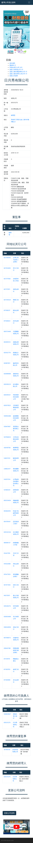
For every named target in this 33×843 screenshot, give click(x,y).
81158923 (7, 321)
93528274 (7, 606)
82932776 (7, 352)
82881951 (7, 363)
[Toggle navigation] (29, 2)
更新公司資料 (14, 76)
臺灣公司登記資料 (8, 2)
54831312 (7, 458)
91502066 (7, 564)
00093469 (7, 616)
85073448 (7, 331)
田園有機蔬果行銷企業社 (16, 650)
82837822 (7, 405)
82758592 (7, 257)
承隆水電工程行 (15, 716)
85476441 (7, 521)
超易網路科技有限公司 (16, 418)
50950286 (7, 416)
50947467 (7, 426)
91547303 (7, 574)
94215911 (7, 595)
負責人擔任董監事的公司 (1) (18, 71)
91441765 (7, 553)
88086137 (7, 542)
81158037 (7, 310)
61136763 (7, 669)
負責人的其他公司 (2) (16, 69)
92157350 (7, 585)
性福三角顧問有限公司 (16, 513)
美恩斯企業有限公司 (16, 429)
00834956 (7, 627)
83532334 (7, 532)
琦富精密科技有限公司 (16, 397)
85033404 (7, 500)
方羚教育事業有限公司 (16, 407)
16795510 (7, 749)
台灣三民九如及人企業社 (16, 260)
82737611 (7, 289)
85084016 (7, 511)
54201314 (7, 479)
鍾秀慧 (13, 115)
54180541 (7, 490)
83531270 (7, 722)
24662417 (7, 469)
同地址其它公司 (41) (16, 67)
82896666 (7, 374)
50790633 (7, 437)
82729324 (7, 300)
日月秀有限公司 (15, 725)
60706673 (7, 638)
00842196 (7, 648)
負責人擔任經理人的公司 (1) (18, 74)
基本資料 (12, 63)
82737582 (7, 279)
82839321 (7, 395)
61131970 (7, 659)
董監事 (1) (13, 65)
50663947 (7, 714)
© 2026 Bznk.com (7, 840)
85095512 (7, 342)
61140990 (7, 680)
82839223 (7, 384)
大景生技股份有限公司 (16, 439)
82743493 (7, 268)
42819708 (7, 447)
